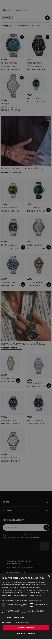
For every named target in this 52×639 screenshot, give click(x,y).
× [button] (49, 576)
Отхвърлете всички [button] (26, 634)
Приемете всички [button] (26, 627)
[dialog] (26, 606)
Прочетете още (34, 600)
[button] (15, 622)
